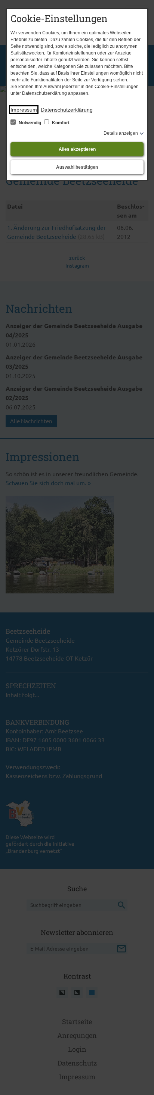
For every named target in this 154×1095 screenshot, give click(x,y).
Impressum (23, 110)
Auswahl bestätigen (77, 167)
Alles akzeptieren (77, 149)
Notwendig (30, 122)
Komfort (60, 122)
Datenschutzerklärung (67, 110)
